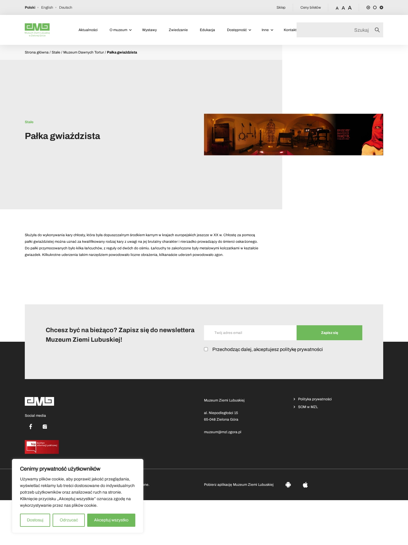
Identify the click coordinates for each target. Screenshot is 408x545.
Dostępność (237, 30)
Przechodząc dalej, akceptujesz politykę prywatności (267, 349)
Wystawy (149, 30)
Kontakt (290, 30)
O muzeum (118, 30)
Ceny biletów (310, 7)
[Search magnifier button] (379, 30)
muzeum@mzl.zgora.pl (222, 432)
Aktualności (88, 30)
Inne (265, 30)
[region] (77, 496)
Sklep (281, 7)
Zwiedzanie (178, 30)
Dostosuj (35, 520)
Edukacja (207, 30)
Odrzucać (69, 520)
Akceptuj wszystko (111, 520)
